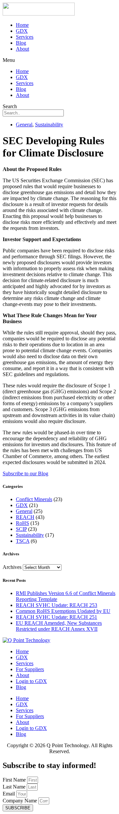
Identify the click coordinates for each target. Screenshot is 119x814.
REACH (25, 517)
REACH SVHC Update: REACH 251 (56, 617)
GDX (22, 31)
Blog (21, 43)
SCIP (21, 529)
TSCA (22, 541)
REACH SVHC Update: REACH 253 (56, 605)
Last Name (15, 787)
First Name (15, 780)
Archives (12, 567)
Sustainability (49, 124)
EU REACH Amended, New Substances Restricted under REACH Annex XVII (59, 626)
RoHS (22, 523)
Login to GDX (31, 681)
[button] (59, 60)
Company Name (20, 800)
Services (24, 37)
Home (22, 25)
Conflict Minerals (34, 499)
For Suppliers (30, 669)
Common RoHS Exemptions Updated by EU (63, 611)
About (22, 49)
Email (9, 793)
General (24, 124)
